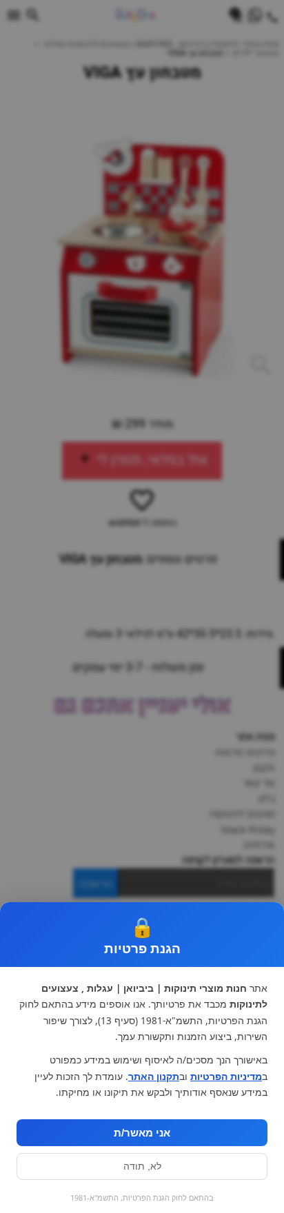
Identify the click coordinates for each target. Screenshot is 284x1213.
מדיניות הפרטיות (226, 1076)
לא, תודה (142, 1166)
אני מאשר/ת (142, 1133)
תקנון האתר (153, 1076)
